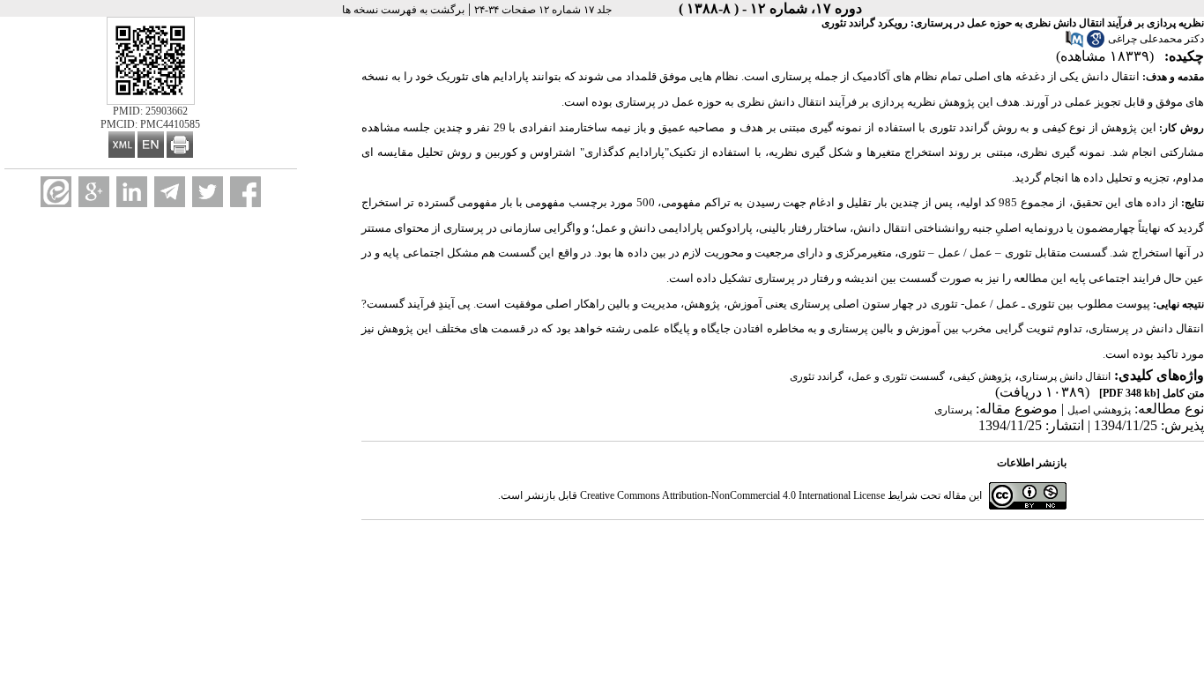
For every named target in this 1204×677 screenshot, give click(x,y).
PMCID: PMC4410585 (150, 124)
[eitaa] (56, 191)
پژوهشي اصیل (1099, 410)
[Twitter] (207, 191)
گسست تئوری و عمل (898, 376)
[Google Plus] (93, 191)
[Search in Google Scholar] (1095, 44)
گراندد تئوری (817, 376)
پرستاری (953, 410)
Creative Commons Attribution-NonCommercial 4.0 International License (732, 495)
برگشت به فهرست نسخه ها (403, 10)
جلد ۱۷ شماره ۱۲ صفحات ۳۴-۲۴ (543, 10)
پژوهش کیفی (982, 376)
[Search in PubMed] (1074, 44)
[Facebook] (245, 191)
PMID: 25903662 (150, 111)
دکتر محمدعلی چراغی (1156, 39)
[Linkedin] (131, 191)
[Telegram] (169, 191)
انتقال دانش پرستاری (1065, 376)
